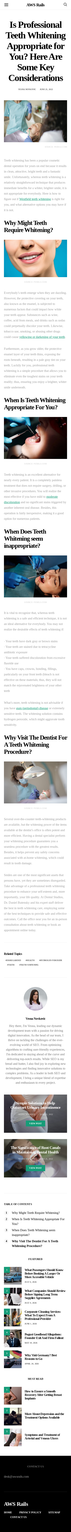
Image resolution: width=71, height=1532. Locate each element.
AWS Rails (35, 4)
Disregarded (14, 960)
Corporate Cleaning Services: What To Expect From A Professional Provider (43, 1315)
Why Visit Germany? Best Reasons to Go (41, 1357)
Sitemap (54, 1512)
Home (8, 1512)
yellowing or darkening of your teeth (42, 337)
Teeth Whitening (29, 965)
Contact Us (18, 1517)
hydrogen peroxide (51, 960)
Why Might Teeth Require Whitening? (36, 1212)
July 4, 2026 (30, 1303)
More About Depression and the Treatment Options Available (44, 1415)
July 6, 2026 (30, 1282)
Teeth (11, 965)
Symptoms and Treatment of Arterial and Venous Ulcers (42, 1436)
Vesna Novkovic (27, 89)
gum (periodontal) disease (32, 708)
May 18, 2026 (31, 1343)
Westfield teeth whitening (35, 199)
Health (31, 960)
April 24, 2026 (32, 1364)
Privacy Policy (30, 1512)
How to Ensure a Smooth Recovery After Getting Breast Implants (43, 1395)
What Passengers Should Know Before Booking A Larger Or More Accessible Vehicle (44, 1273)
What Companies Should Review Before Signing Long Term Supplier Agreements (45, 1294)
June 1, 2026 (31, 1324)
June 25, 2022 (46, 89)
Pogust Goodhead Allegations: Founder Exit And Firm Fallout (44, 1336)
